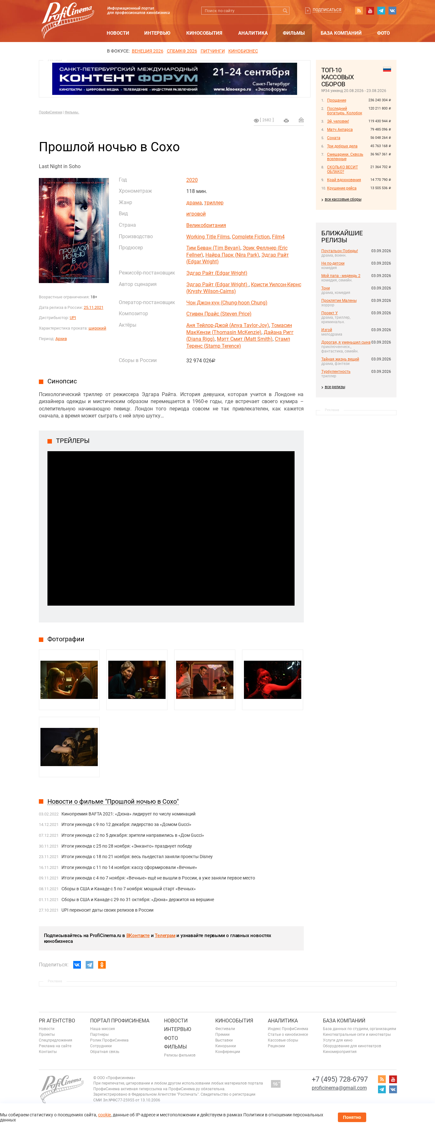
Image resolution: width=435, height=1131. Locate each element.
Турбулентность (336, 371)
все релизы (335, 387)
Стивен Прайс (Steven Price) (219, 314)
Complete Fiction (251, 237)
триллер (214, 203)
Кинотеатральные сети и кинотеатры (357, 1034)
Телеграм (165, 935)
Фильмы (294, 33)
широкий (97, 328)
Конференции (227, 1051)
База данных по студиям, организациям (359, 1029)
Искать (285, 11)
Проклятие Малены (339, 300)
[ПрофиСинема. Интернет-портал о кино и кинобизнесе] (67, 13)
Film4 (278, 237)
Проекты (47, 1034)
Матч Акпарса (340, 129)
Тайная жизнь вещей (340, 359)
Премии (222, 1034)
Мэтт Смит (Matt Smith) (245, 339)
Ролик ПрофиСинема (109, 1040)
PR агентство (57, 1021)
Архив (61, 338)
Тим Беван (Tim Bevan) (213, 248)
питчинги (213, 50)
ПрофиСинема (50, 112)
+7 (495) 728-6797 (340, 1079)
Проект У (329, 313)
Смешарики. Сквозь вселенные (345, 156)
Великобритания (206, 225)
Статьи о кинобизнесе (288, 1034)
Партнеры (99, 1034)
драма (194, 203)
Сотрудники (101, 1046)
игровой (196, 214)
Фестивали (225, 1029)
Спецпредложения (55, 1040)
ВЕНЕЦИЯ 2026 (147, 50)
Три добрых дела (342, 146)
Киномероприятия (340, 1051)
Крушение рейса (342, 188)
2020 (192, 180)
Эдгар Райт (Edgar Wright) (216, 273)
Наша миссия (102, 1029)
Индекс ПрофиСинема (288, 1029)
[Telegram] (89, 965)
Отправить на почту (301, 119)
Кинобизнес (243, 50)
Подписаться (327, 10)
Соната (333, 138)
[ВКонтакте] (77, 965)
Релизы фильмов (180, 1055)
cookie (104, 1114)
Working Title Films (208, 237)
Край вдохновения (344, 180)
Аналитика (253, 33)
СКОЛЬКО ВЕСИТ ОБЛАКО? (342, 169)
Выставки (224, 1040)
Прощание (336, 100)
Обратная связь (104, 1051)
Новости (118, 33)
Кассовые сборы (283, 1040)
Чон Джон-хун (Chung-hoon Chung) (226, 303)
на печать (286, 120)
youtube (370, 10)
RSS (359, 10)
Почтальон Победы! (339, 251)
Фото (383, 33)
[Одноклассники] (102, 965)
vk (392, 10)
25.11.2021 (93, 307)
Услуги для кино (338, 1040)
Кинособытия (204, 33)
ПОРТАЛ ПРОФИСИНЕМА (119, 1021)
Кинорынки (225, 1046)
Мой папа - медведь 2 (340, 276)
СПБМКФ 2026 (182, 50)
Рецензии (276, 1046)
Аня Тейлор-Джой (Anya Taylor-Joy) (227, 325)
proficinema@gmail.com (339, 1088)
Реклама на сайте (55, 1046)
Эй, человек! (338, 121)
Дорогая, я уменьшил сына (346, 342)
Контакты (48, 1051)
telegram (381, 10)
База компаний (341, 33)
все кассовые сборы (343, 199)
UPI (73, 317)
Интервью (157, 33)
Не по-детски (333, 263)
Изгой (326, 330)
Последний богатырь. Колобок (344, 110)
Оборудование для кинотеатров (352, 1046)
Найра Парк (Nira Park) (232, 255)
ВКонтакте (138, 935)
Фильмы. (72, 112)
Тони (325, 288)
